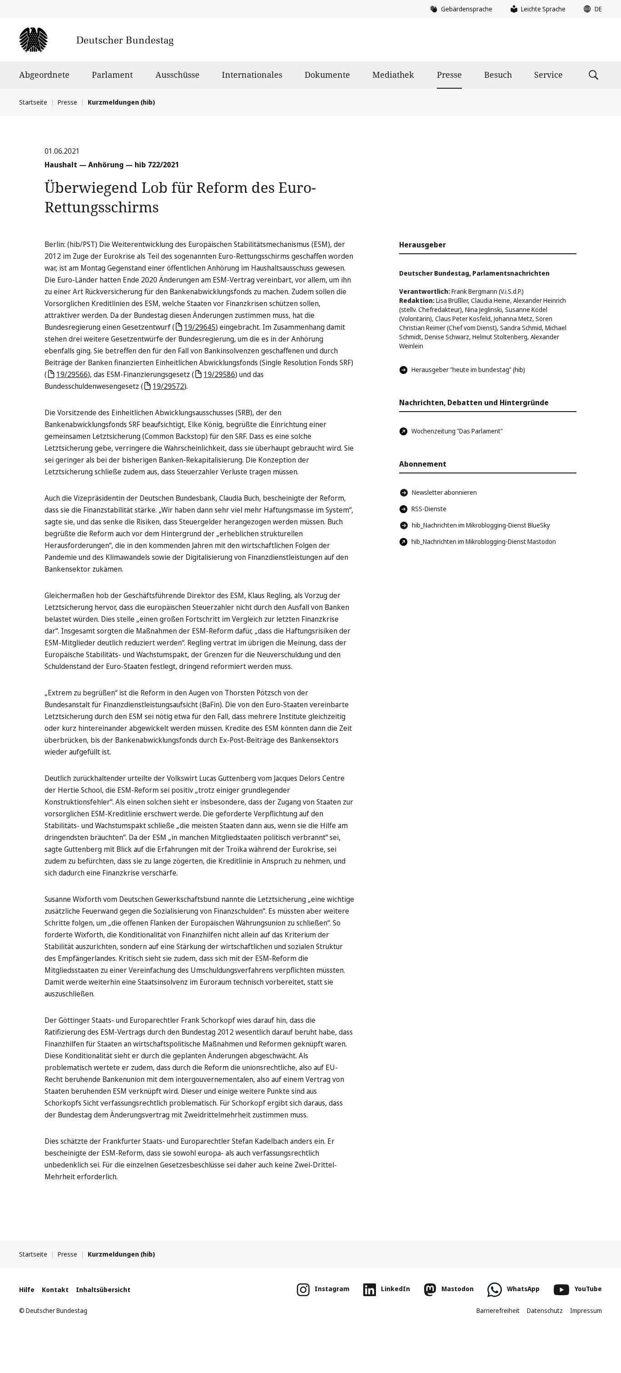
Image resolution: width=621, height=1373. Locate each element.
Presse (449, 74)
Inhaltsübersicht (103, 1289)
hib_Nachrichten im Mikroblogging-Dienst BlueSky (481, 525)
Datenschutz (545, 1310)
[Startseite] (96, 39)
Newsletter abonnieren (444, 492)
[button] (590, 9)
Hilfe (27, 1289)
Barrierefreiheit (498, 1310)
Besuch (498, 74)
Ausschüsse (177, 74)
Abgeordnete (44, 74)
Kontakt (55, 1289)
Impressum (586, 1310)
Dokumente (327, 74)
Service (548, 74)
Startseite (33, 102)
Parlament (112, 74)
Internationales (252, 74)
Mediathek (393, 74)
